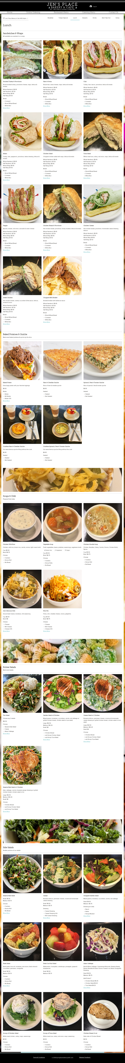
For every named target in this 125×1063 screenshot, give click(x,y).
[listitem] (7, 101)
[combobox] (15, 18)
